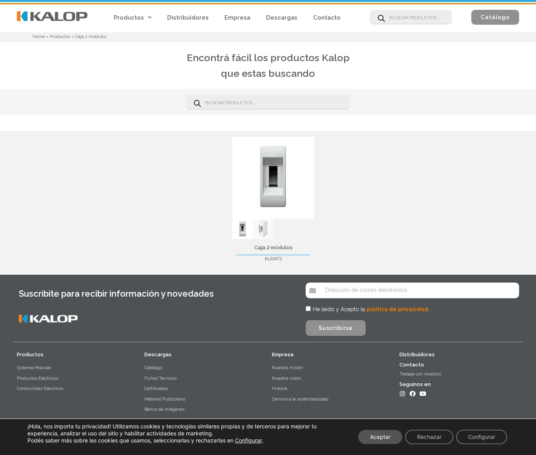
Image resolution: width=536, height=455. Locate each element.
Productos (129, 17)
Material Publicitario (164, 399)
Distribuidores (188, 17)
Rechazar (429, 436)
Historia (279, 388)
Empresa (237, 17)
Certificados (156, 388)
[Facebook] (413, 394)
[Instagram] (402, 394)
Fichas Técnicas (160, 378)
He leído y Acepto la (371, 309)
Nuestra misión (287, 367)
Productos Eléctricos (37, 378)
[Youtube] (423, 394)
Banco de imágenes (164, 409)
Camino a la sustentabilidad (300, 399)
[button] (495, 17)
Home (39, 36)
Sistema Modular (34, 367)
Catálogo (153, 367)
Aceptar (380, 436)
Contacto (327, 17)
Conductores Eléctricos (40, 388)
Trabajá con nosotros (420, 374)
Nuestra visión (286, 378)
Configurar (248, 440)
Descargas (281, 17)
